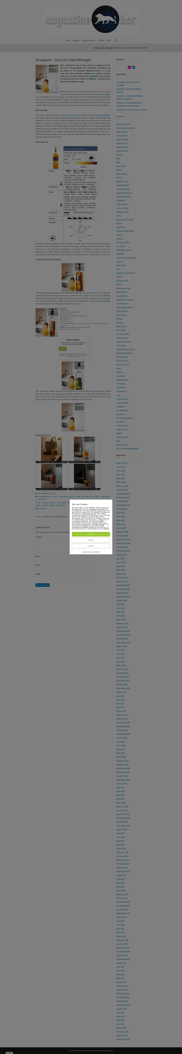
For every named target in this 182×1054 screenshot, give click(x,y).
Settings (91, 546)
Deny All (91, 540)
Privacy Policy (86, 552)
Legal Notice (96, 552)
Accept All (91, 534)
